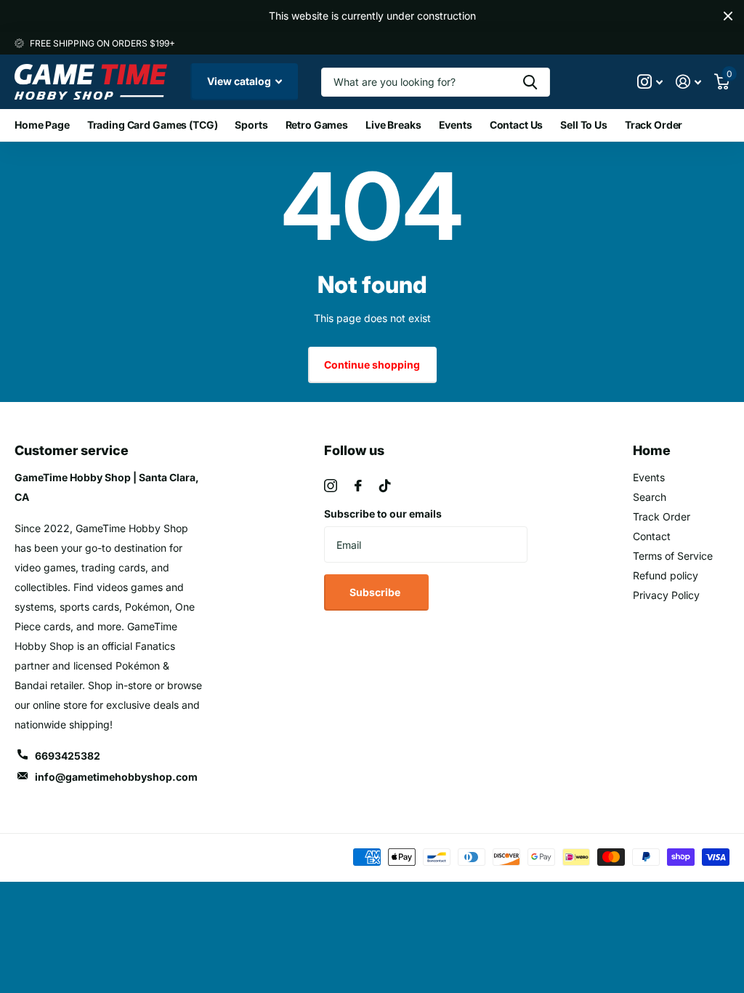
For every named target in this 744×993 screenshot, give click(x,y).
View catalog (240, 81)
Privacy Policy (666, 595)
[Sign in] (688, 81)
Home (652, 450)
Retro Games (317, 124)
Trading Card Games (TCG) (152, 124)
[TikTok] (385, 485)
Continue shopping (372, 364)
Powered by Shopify (184, 857)
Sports (251, 124)
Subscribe (376, 592)
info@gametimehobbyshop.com (116, 777)
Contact (652, 536)
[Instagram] (330, 485)
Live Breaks (393, 124)
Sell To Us (583, 124)
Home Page (42, 124)
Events (455, 124)
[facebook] (358, 485)
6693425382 (67, 755)
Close (728, 16)
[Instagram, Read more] (649, 81)
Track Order (653, 124)
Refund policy (665, 575)
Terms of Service (673, 556)
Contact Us (516, 124)
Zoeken (530, 82)
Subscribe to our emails (383, 513)
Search (649, 497)
